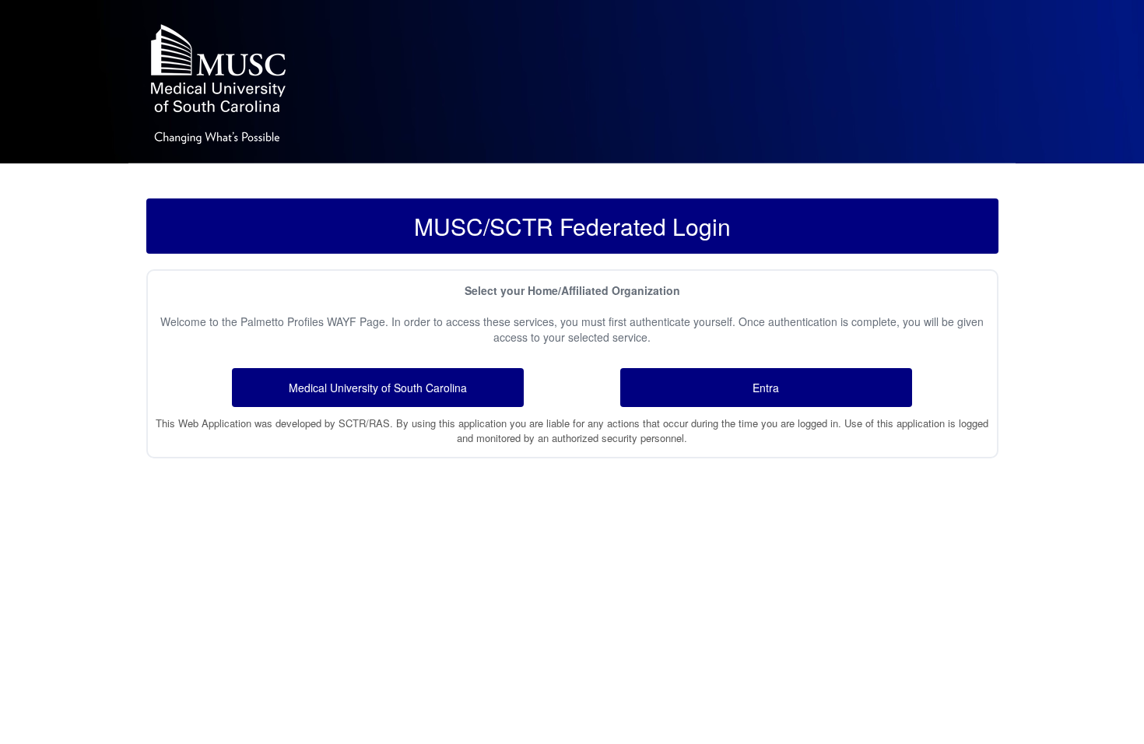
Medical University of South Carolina (378, 387)
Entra (766, 387)
